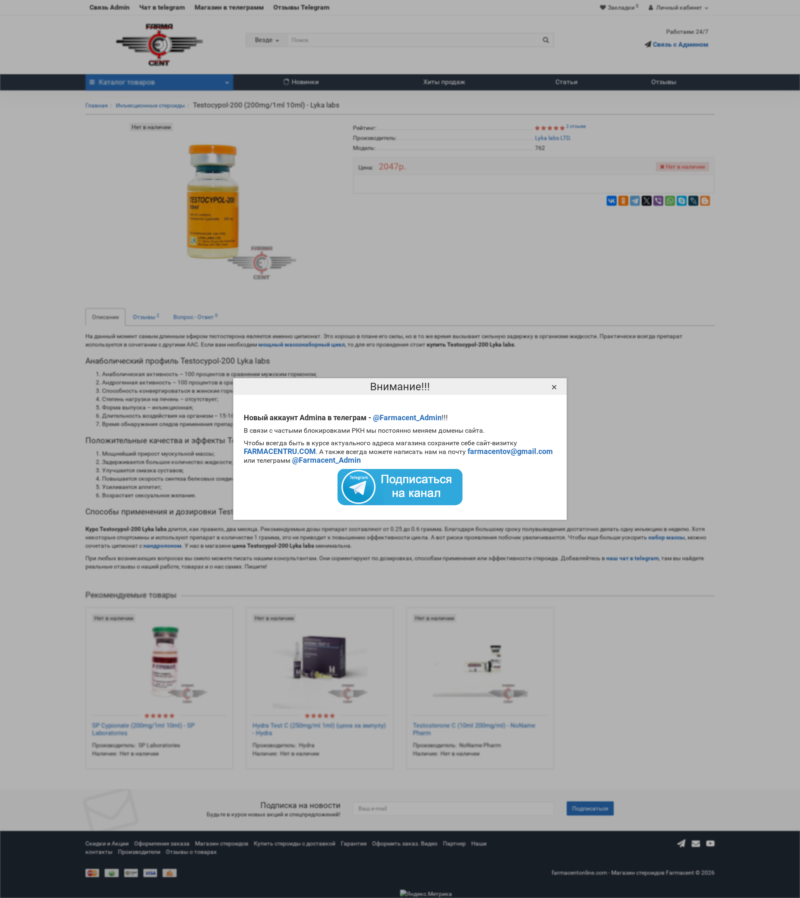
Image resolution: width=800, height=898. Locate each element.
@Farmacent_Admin (407, 417)
